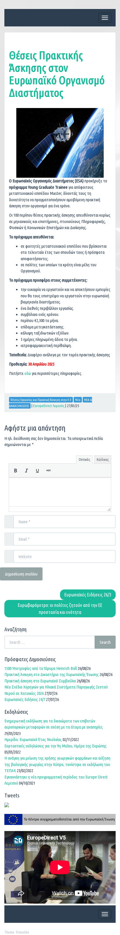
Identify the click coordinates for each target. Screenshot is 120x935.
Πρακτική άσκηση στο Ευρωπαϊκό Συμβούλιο (40, 680)
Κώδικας (103, 459)
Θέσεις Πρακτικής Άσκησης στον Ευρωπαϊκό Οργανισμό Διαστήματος (57, 74)
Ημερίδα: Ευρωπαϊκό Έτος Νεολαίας (33, 739)
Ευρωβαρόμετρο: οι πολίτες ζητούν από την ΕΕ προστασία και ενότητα (60, 608)
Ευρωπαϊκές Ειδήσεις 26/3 (87, 594)
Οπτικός (84, 459)
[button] (15, 470)
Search (105, 642)
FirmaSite (22, 932)
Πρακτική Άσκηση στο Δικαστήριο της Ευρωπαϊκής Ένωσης (51, 674)
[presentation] (15, 470)
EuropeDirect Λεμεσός (48, 406)
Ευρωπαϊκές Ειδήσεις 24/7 (24, 699)
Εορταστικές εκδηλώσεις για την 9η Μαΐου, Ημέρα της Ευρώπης (55, 745)
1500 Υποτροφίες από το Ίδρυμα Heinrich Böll (40, 668)
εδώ (27, 373)
